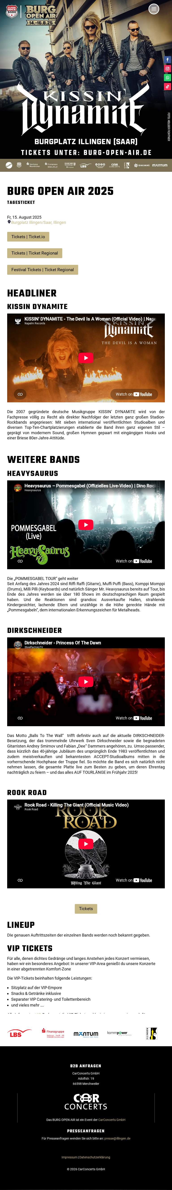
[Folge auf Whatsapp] (167, 77)
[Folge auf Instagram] (167, 68)
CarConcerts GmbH (111, 1120)
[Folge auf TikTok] (167, 86)
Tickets (86, 908)
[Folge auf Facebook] (167, 59)
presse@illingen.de (117, 1138)
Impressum (69, 1157)
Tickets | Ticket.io (28, 236)
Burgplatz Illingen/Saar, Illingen (38, 222)
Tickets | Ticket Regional (34, 253)
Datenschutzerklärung (94, 1157)
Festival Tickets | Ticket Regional (42, 269)
